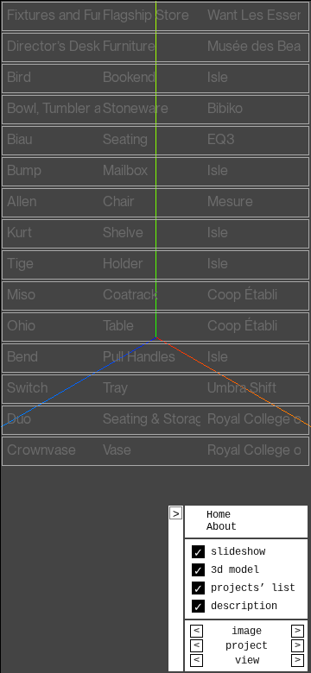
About (221, 527)
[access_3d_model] (155, 16)
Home (218, 515)
